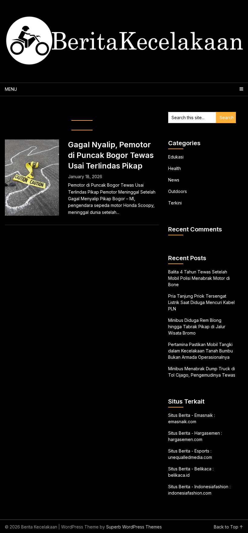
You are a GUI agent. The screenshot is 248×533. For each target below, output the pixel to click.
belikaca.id (179, 475)
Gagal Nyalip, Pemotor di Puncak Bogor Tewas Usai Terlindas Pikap (111, 155)
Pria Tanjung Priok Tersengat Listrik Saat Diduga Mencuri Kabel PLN (201, 302)
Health (174, 168)
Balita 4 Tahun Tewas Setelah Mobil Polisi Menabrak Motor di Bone (199, 278)
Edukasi (176, 156)
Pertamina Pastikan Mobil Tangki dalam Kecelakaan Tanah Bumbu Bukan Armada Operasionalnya (200, 351)
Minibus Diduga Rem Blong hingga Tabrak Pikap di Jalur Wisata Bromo (196, 326)
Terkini (175, 202)
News (173, 179)
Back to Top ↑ (228, 526)
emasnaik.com (182, 421)
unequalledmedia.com (190, 457)
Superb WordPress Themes (134, 526)
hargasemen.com (185, 439)
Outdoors (177, 191)
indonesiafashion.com (189, 492)
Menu (11, 89)
